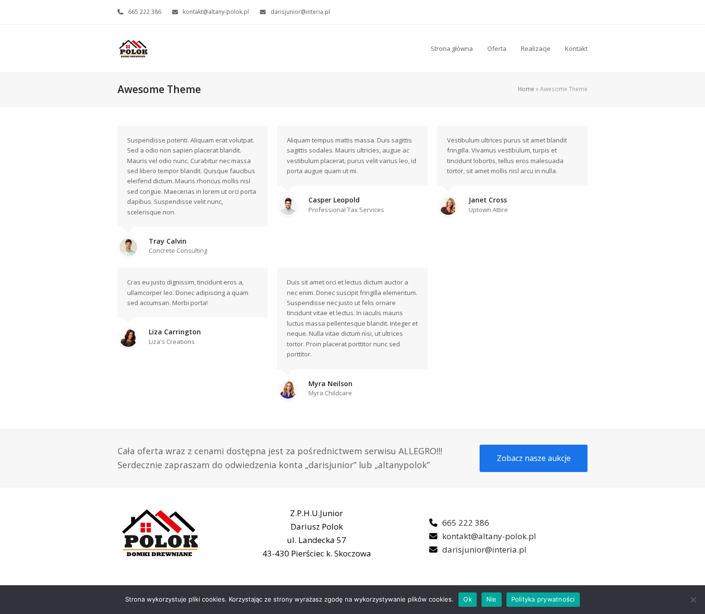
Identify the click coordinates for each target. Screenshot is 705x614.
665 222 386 (144, 12)
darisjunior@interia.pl (300, 12)
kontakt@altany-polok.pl (216, 12)
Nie (491, 599)
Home (526, 89)
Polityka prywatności (543, 599)
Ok (467, 599)
